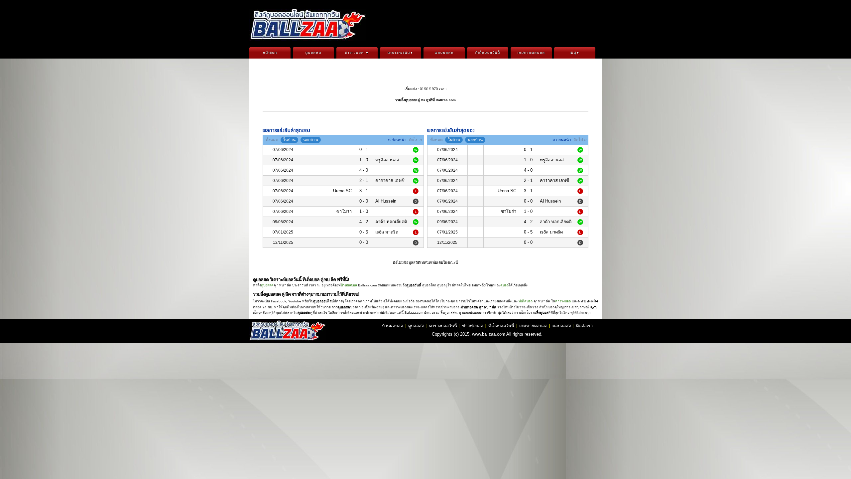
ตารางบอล (357, 53)
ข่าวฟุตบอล (472, 325)
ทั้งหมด (272, 139)
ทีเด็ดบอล (526, 301)
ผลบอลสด (444, 53)
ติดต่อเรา (584, 325)
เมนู (575, 53)
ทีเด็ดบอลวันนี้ (487, 53)
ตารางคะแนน (401, 53)
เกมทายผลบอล (531, 53)
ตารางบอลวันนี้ (443, 325)
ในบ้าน (289, 139)
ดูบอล (504, 285)
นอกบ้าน (310, 139)
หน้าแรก (270, 53)
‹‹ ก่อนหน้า (397, 139)
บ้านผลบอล (349, 285)
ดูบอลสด (313, 53)
